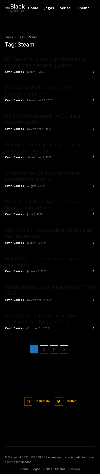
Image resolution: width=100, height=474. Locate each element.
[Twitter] (59, 402)
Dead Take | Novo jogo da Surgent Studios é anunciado (43, 205)
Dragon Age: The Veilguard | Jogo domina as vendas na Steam (42, 319)
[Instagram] (28, 402)
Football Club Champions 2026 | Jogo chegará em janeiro (47, 91)
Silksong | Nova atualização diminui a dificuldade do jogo (47, 148)
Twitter (71, 401)
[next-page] (64, 349)
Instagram (43, 401)
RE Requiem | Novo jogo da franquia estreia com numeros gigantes (45, 62)
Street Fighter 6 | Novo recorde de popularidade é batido (43, 176)
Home (9, 37)
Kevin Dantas (14, 72)
